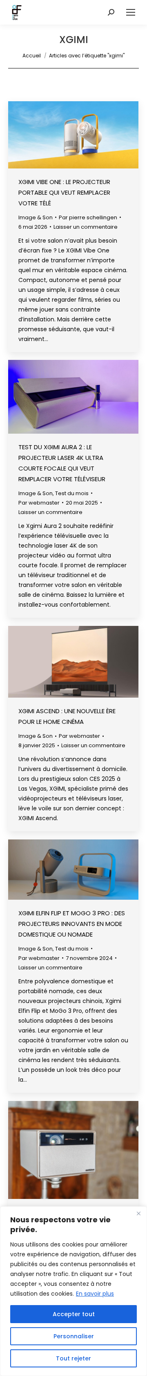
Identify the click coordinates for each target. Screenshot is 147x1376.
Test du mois (72, 493)
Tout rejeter (73, 1358)
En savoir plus (95, 1294)
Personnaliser (73, 1336)
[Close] (138, 1213)
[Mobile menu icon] (130, 12)
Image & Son (35, 217)
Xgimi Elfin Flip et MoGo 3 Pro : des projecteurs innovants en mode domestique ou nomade (71, 924)
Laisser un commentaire (85, 227)
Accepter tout (74, 1314)
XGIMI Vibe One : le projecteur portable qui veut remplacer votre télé (64, 192)
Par (88, 217)
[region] (73, 1291)
